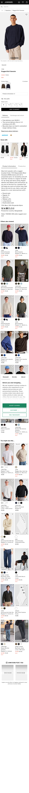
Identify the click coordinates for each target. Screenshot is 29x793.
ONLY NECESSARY (14, 414)
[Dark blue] (4, 572)
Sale (2, 77)
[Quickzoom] (8, 155)
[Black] (16, 248)
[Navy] (8, 86)
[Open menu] (2, 2)
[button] (2, 673)
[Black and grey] (19, 644)
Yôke (2, 69)
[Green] (4, 284)
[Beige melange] (16, 467)
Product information (8, 93)
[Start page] (9, 2)
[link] (19, 2)
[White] (4, 467)
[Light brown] (2, 284)
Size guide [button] (7, 98)
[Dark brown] (2, 355)
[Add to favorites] (26, 14)
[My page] (19, 2)
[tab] (5, 115)
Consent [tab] (6, 377)
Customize (13, 410)
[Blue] (4, 355)
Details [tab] (14, 377)
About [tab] (23, 377)
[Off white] (2, 248)
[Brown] (3, 86)
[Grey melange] (2, 467)
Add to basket (14, 109)
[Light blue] (7, 284)
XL (20, 105)
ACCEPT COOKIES (14, 405)
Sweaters (8, 10)
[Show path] (2, 10)
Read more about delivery (9, 131)
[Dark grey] (2, 644)
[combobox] (15, 6)
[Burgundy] (4, 425)
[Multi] (7, 248)
